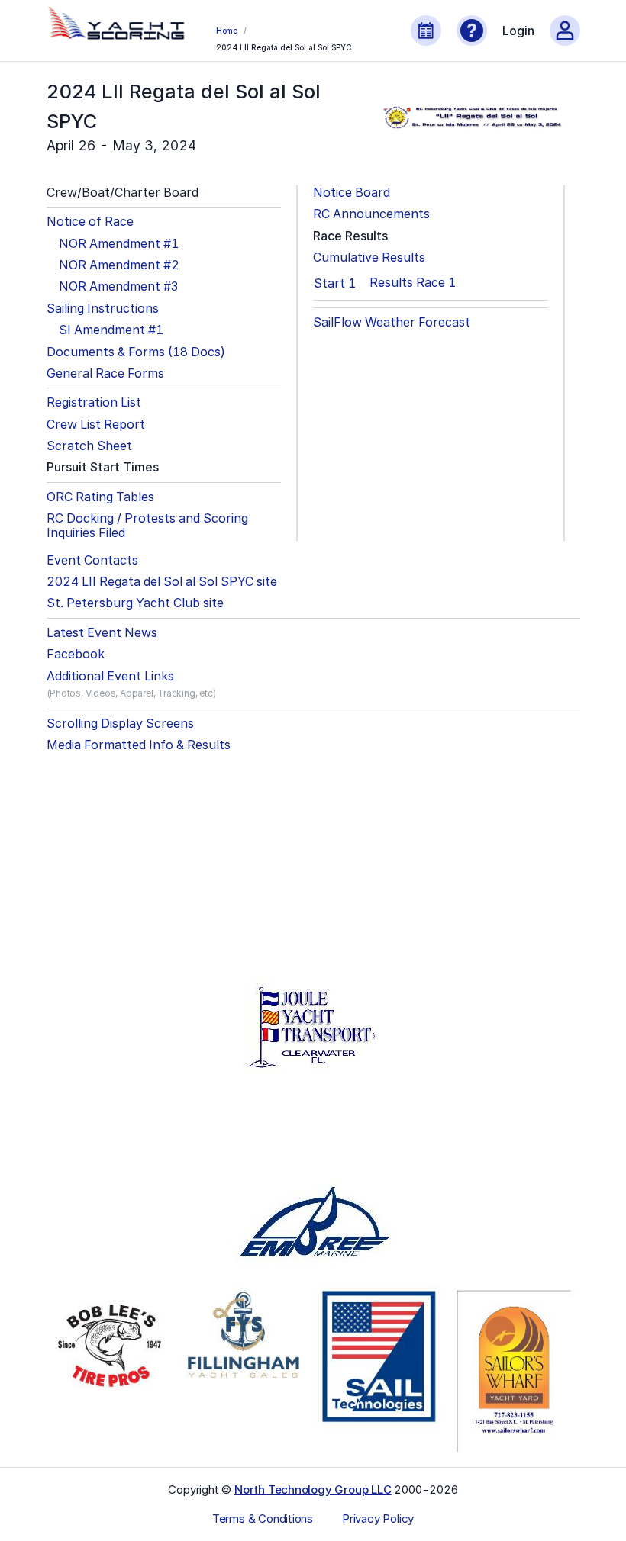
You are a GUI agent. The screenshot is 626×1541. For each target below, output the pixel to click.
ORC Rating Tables (100, 497)
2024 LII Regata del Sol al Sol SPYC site (162, 581)
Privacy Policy (378, 1519)
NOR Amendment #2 (119, 265)
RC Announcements (371, 214)
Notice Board (351, 192)
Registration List (94, 402)
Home (226, 30)
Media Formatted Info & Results (139, 745)
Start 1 (335, 283)
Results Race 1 (412, 282)
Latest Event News (102, 633)
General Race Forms (105, 373)
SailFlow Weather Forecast (391, 322)
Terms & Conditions (262, 1519)
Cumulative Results (369, 257)
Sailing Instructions (103, 308)
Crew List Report (96, 424)
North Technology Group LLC (313, 1489)
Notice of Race (90, 221)
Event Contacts (92, 560)
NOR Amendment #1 (119, 243)
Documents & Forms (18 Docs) (136, 352)
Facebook (76, 654)
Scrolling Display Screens (120, 723)
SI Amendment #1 (111, 330)
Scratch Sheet (89, 446)
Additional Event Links (110, 676)
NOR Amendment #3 (118, 286)
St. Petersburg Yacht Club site (135, 603)
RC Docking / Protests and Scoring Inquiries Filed (147, 525)
